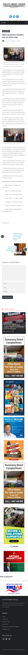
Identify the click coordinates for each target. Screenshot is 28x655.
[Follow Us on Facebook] (3, 639)
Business (6, 31)
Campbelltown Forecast (14, 14)
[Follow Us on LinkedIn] (9, 639)
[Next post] (25, 249)
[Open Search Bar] (26, 23)
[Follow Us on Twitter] (6, 639)
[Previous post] (2, 236)
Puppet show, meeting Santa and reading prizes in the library (18, 236)
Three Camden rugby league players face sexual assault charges (14, 327)
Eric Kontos (7, 41)
